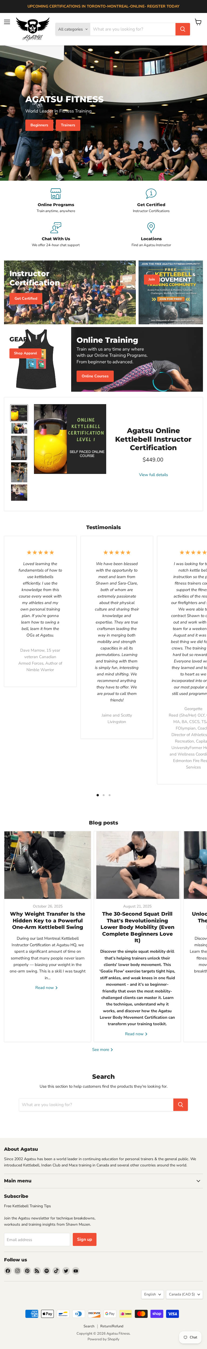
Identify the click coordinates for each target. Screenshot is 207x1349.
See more (101, 1049)
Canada (182, 1294)
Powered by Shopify (103, 1339)
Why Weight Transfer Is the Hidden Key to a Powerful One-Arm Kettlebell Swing (47, 920)
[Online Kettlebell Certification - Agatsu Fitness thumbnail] (19, 413)
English (150, 1294)
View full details (153, 475)
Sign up (84, 1239)
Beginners (39, 125)
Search (89, 1326)
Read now (45, 987)
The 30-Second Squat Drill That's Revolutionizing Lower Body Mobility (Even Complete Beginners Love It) (137, 927)
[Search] (182, 29)
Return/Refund (111, 1326)
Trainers (68, 125)
